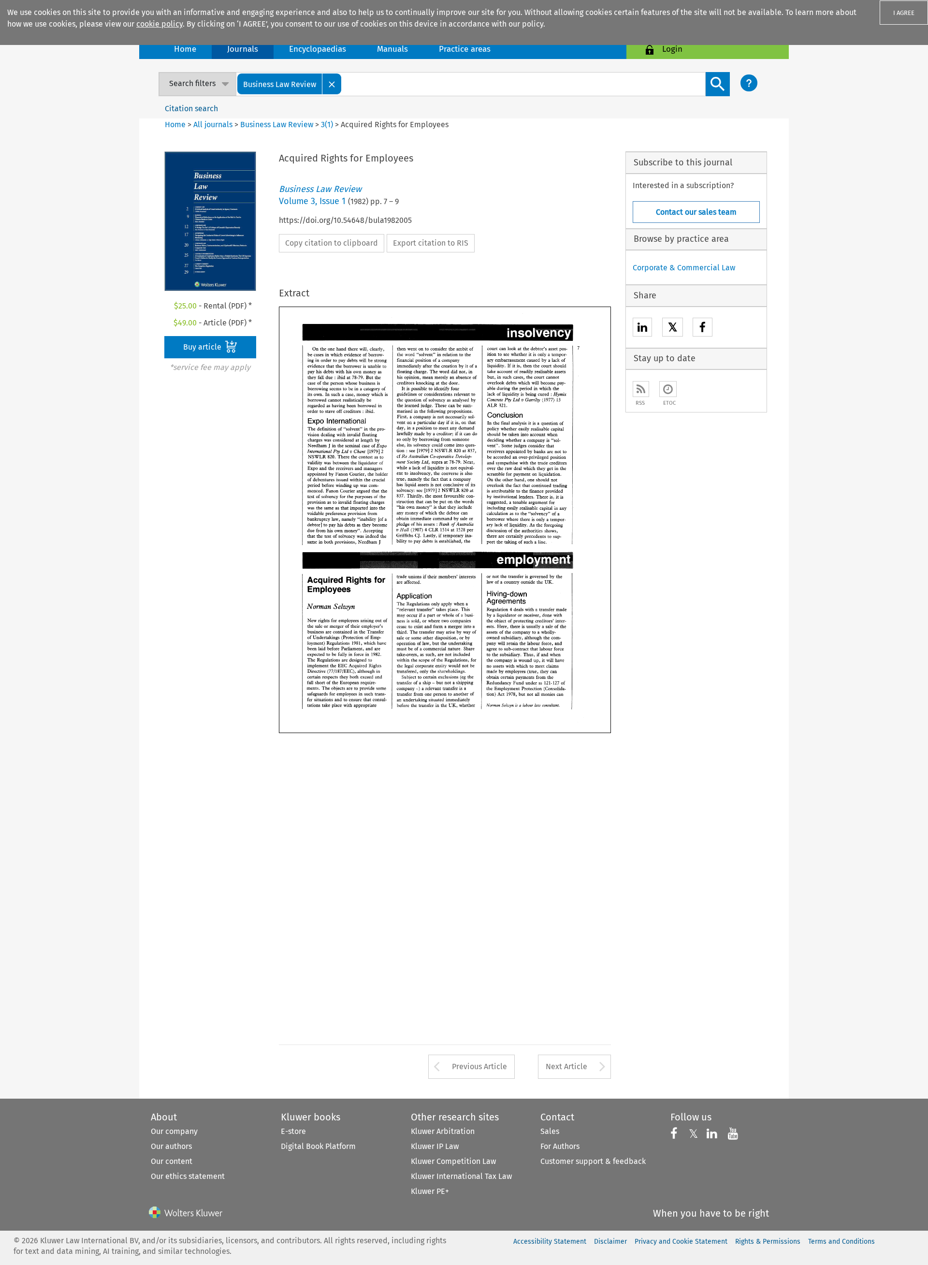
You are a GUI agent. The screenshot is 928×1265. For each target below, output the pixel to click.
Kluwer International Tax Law (461, 1176)
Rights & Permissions (767, 1241)
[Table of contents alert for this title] (668, 389)
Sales (549, 1131)
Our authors (171, 1146)
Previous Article (479, 1066)
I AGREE (903, 12)
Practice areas (465, 49)
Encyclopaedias (317, 49)
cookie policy (159, 24)
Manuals (392, 49)
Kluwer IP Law (435, 1146)
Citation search (191, 108)
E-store (293, 1131)
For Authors (560, 1146)
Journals (242, 49)
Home (185, 49)
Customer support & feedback (593, 1161)
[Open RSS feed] (641, 389)
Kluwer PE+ (430, 1191)
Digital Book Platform (318, 1146)
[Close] (332, 84)
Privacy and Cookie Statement (681, 1241)
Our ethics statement (188, 1176)
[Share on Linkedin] (642, 328)
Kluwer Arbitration (443, 1131)
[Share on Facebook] (702, 328)
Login (672, 49)
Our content (171, 1161)
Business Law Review (276, 124)
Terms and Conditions (841, 1241)
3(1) (327, 124)
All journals (213, 124)
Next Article (566, 1066)
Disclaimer (610, 1241)
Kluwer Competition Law (453, 1161)
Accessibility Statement (549, 1241)
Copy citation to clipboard (331, 243)
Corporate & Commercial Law (684, 267)
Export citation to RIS (430, 243)
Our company (174, 1131)
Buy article (203, 347)
